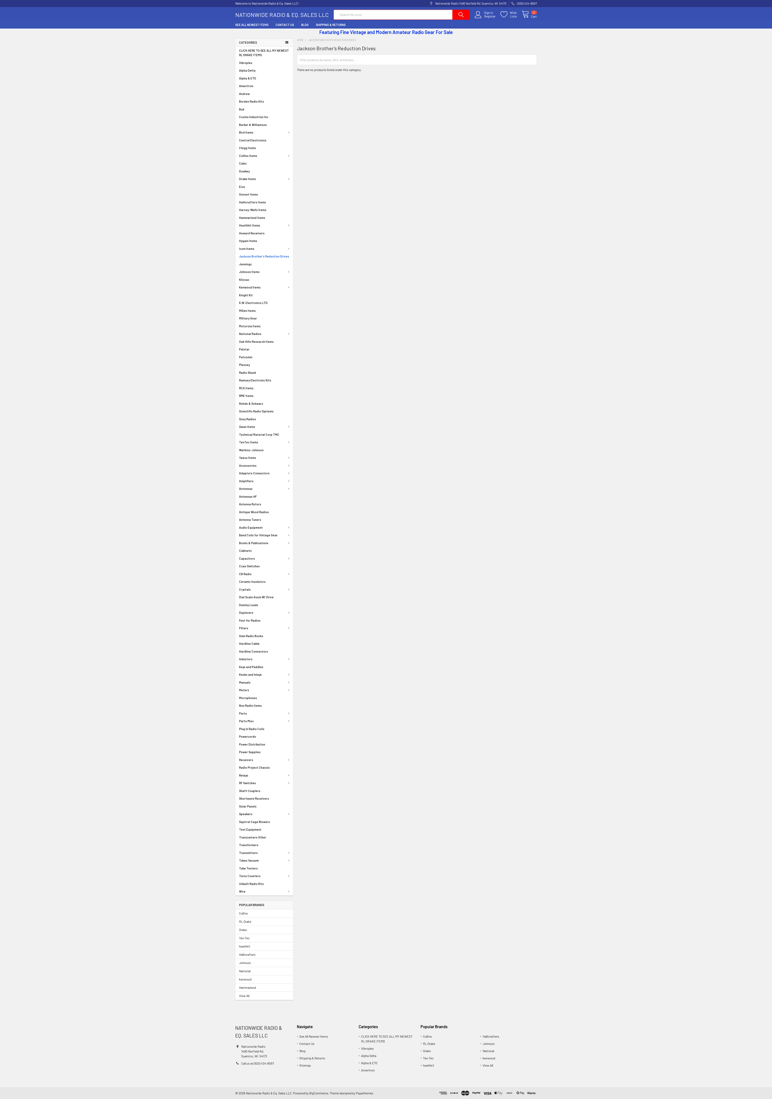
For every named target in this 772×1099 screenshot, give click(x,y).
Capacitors (247, 558)
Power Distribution (252, 744)
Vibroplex (245, 63)
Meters (244, 690)
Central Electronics (252, 140)
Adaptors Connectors (254, 473)
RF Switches (247, 783)
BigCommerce (318, 1093)
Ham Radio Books (251, 636)
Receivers (246, 760)
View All (244, 996)
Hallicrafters (247, 954)
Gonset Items (248, 194)
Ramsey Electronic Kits (255, 380)
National (244, 971)
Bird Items (246, 132)
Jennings (245, 264)
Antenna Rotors (250, 504)
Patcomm (245, 357)
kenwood (245, 979)
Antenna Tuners (250, 519)
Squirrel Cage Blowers (254, 822)
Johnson (245, 963)
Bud (241, 109)
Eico (242, 186)
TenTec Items (248, 442)
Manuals (244, 682)
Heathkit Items (249, 225)
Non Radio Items (250, 705)
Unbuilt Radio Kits (251, 884)
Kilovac (244, 279)
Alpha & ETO (247, 78)
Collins (243, 913)
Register (490, 16)
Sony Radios (247, 419)
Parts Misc (246, 721)
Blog (305, 25)
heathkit (244, 946)
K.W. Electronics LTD (253, 303)
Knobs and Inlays (250, 674)
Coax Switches (249, 566)
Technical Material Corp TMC (259, 434)
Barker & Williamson (253, 125)
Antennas (246, 488)
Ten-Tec (244, 938)
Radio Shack (247, 372)
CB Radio (245, 574)
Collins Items (248, 156)
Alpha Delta (247, 70)
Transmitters (248, 853)
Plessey (244, 365)
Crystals (245, 589)
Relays (243, 775)
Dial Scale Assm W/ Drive (256, 597)
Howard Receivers (252, 233)
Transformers (248, 845)
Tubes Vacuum (249, 860)
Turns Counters (250, 876)
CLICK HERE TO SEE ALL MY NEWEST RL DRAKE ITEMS (264, 53)
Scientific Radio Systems (256, 411)
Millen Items (247, 310)
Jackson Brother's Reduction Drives (264, 256)
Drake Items (247, 179)
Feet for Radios (250, 620)
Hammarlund (247, 987)
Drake (243, 930)
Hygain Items (248, 241)
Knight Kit (246, 295)
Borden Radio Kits (251, 101)
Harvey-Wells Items (252, 210)
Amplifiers (246, 481)
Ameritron (246, 86)
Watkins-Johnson (251, 450)
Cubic (243, 163)
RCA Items (246, 388)
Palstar (244, 349)
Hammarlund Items (252, 217)
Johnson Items (249, 272)
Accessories (248, 465)
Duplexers (246, 612)
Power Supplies (250, 752)
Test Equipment (250, 829)
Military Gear (248, 318)
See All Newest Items (251, 25)
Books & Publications (253, 543)
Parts (243, 713)
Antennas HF (248, 496)
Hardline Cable (249, 643)
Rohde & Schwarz (251, 403)
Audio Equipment (251, 527)
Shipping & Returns (331, 25)
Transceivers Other (252, 837)
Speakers (245, 814)
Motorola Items (250, 326)
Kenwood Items (250, 287)
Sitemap (305, 1065)
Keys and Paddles (251, 667)
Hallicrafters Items (252, 202)
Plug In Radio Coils (251, 729)
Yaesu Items (247, 457)
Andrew (244, 94)
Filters (243, 628)
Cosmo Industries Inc (253, 117)
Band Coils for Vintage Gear (258, 535)
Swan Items (247, 426)
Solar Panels (248, 806)
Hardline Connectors (253, 651)
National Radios (250, 334)
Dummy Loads (248, 605)
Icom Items (246, 248)
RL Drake (245, 921)
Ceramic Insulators (252, 581)
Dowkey (244, 171)
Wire (242, 891)
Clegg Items (247, 148)
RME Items (246, 396)
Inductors (246, 659)
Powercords (247, 736)
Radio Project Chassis (254, 767)
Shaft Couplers (249, 791)
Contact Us (285, 25)
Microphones (248, 698)
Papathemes (364, 1093)
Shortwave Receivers (254, 798)
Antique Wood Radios (254, 512)
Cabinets (245, 550)
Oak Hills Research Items (256, 341)
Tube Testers (248, 868)
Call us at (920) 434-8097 (257, 1063)
